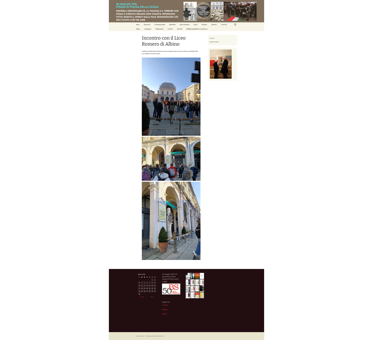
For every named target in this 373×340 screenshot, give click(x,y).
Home (138, 24)
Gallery (138, 29)
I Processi (224, 24)
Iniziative (204, 24)
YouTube (164, 314)
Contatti (170, 29)
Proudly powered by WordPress (155, 336)
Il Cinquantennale (160, 24)
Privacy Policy (140, 336)
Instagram (165, 309)
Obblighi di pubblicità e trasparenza (196, 29)
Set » (152, 297)
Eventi (195, 24)
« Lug (141, 297)
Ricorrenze (147, 24)
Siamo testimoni (184, 24)
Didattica (214, 24)
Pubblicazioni (159, 29)
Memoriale (172, 24)
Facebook (165, 305)
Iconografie (147, 29)
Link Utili (179, 29)
